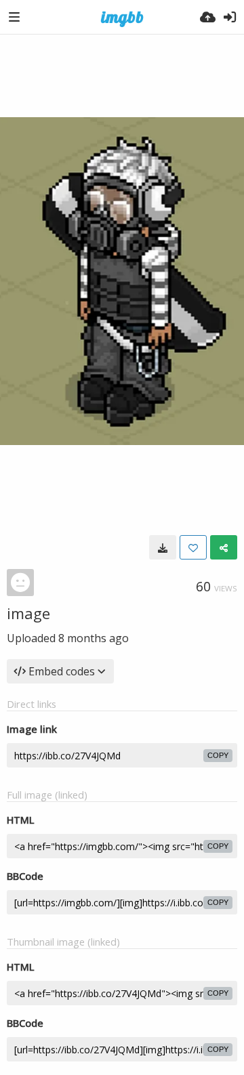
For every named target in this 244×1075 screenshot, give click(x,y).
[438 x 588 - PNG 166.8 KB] (162, 547)
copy (217, 755)
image (28, 613)
